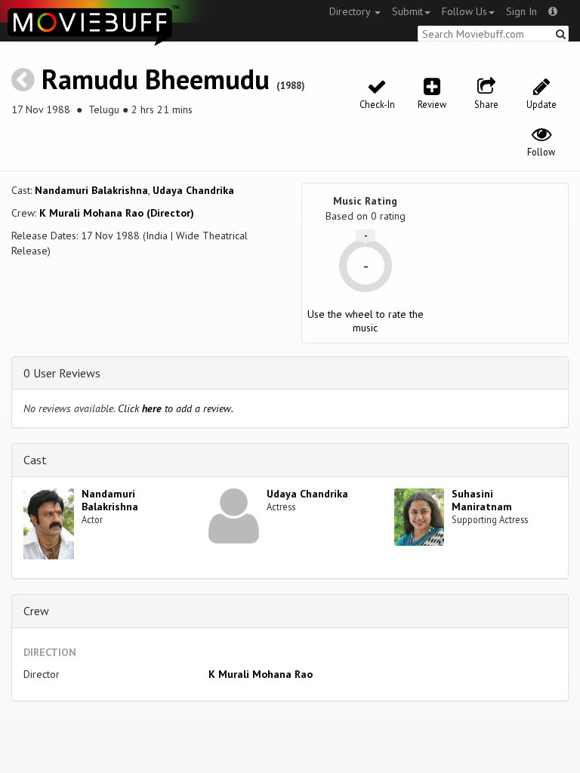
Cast (35, 459)
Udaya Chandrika (193, 190)
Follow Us (464, 11)
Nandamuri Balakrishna (91, 190)
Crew (36, 610)
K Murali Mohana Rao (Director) (116, 213)
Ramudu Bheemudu (156, 79)
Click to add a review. (175, 408)
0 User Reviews (61, 372)
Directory (351, 11)
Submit (407, 11)
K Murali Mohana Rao (260, 674)
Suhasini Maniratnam (482, 500)
